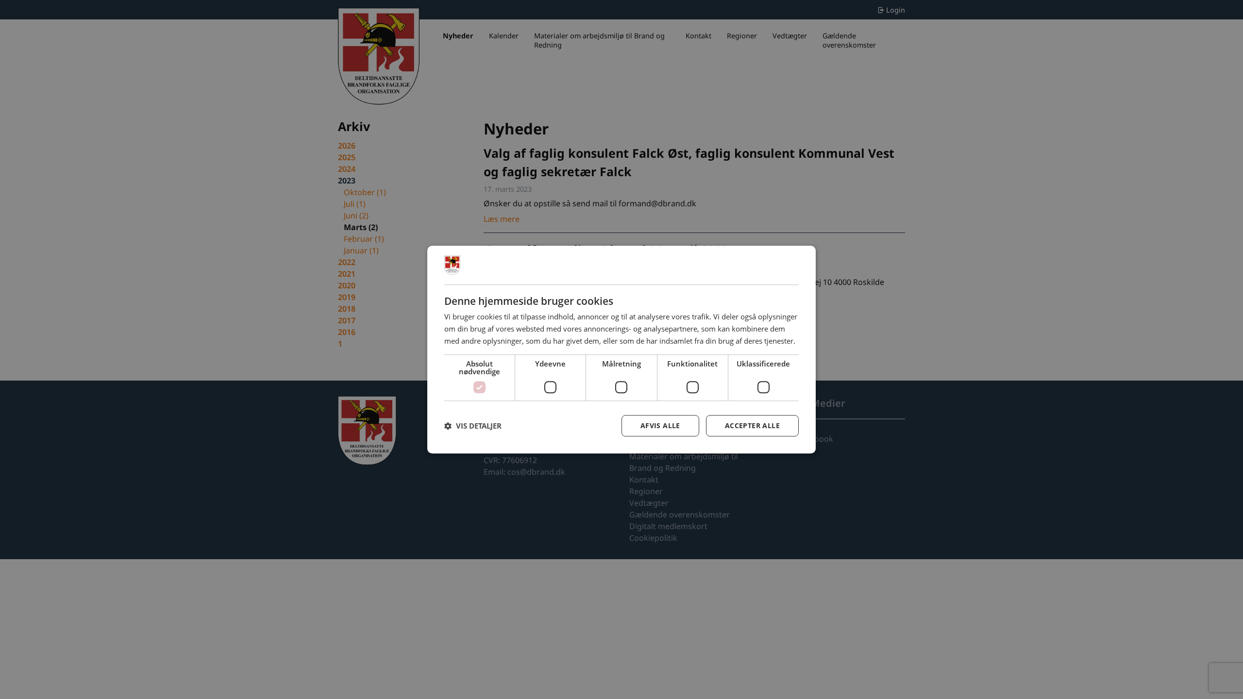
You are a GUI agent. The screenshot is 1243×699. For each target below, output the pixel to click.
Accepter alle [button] (752, 425)
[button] (473, 425)
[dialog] (621, 349)
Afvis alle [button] (660, 425)
